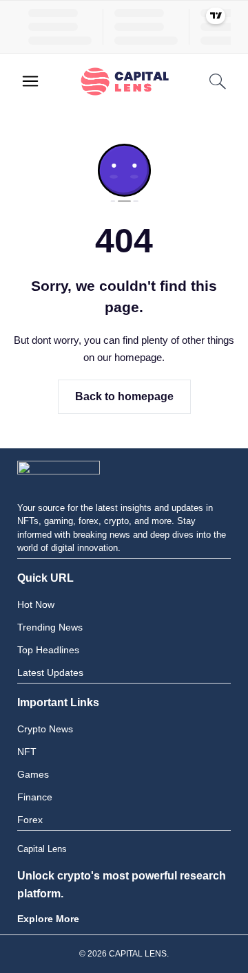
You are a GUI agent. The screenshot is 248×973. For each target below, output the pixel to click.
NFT (27, 751)
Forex (30, 819)
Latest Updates (50, 672)
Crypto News (45, 728)
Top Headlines (48, 649)
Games (33, 774)
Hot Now (35, 604)
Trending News (50, 627)
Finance (34, 796)
